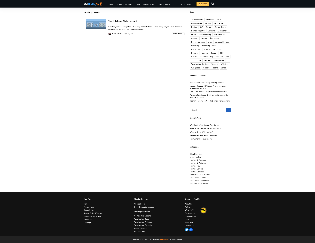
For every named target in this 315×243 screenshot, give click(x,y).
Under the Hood (140, 228)
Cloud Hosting (196, 154)
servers (194, 57)
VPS (199, 60)
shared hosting (206, 57)
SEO (222, 53)
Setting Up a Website (142, 216)
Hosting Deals (139, 231)
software (219, 57)
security (214, 53)
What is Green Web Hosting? (201, 132)
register (194, 53)
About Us (188, 204)
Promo (204, 4)
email (193, 35)
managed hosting (222, 42)
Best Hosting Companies (144, 207)
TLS (193, 60)
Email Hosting (195, 157)
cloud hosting (196, 23)
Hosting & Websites (124, 4)
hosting (204, 38)
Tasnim (193, 101)
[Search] (228, 110)
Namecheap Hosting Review (212, 83)
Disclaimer (88, 219)
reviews (204, 53)
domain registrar (198, 31)
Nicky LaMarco (117, 34)
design (194, 27)
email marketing (205, 35)
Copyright (87, 223)
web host (207, 60)
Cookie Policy (89, 210)
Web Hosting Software (199, 181)
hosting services (198, 42)
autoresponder (197, 20)
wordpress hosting (210, 68)
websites (224, 64)
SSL (227, 57)
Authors (188, 207)
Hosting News (195, 166)
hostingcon (214, 38)
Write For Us (190, 210)
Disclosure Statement (92, 216)
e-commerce (223, 31)
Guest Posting (190, 216)
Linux (210, 42)
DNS (201, 27)
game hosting (219, 35)
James (193, 92)
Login (187, 219)
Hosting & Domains (198, 160)
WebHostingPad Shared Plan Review (213, 92)
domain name (220, 27)
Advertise (189, 223)
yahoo (223, 68)
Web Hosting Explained (199, 178)
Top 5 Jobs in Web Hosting (122, 21)
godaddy (194, 38)
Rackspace (217, 49)
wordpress (195, 68)
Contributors (190, 213)
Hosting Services (197, 172)
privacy (207, 49)
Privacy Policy (89, 207)
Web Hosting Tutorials (199, 184)
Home (111, 4)
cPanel (208, 23)
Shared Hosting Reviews (200, 175)
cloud (219, 20)
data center (218, 23)
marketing (195, 46)
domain (209, 27)
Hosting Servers (196, 169)
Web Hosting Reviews (145, 4)
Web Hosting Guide (166, 4)
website (215, 64)
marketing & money (209, 46)
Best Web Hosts (185, 4)
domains (211, 31)
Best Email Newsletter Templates (203, 135)
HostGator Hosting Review (201, 139)
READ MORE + (178, 34)
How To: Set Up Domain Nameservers (214, 101)
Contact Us (189, 226)
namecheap (196, 49)
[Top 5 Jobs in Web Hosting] (96, 20)
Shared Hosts (139, 204)
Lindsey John (195, 86)
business (210, 20)
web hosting (219, 60)
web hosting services (200, 64)
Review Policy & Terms (93, 213)
